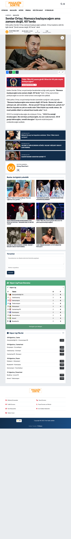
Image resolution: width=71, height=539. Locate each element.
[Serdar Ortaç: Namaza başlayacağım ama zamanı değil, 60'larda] (35, 52)
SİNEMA (28, 10)
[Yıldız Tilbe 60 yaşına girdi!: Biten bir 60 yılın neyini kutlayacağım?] (50, 211)
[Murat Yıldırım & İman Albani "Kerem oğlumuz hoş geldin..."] (21, 188)
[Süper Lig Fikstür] (63, 333)
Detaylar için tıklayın (35, 326)
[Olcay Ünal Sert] (11, 167)
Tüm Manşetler (11, 408)
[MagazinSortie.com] (14, 4)
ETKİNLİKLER (49, 10)
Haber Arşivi (11, 413)
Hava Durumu (42, 400)
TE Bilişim (39, 426)
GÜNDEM (4, 10)
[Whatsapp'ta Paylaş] (13, 72)
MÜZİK (21, 10)
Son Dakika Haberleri (44, 408)
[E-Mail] (18, 170)
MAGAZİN (13, 10)
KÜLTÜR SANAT (38, 10)
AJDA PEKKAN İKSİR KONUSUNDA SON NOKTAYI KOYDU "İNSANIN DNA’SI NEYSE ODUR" (20, 222)
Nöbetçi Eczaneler (13, 400)
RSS (20, 420)
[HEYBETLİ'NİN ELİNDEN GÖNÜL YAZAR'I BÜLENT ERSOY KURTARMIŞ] (21, 235)
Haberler (8, 15)
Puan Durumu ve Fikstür (44, 404)
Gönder (10, 272)
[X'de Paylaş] (10, 72)
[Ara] (61, 4)
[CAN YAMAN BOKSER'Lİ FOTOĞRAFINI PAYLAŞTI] (50, 235)
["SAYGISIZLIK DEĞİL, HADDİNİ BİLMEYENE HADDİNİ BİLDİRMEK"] (50, 188)
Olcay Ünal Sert (22, 166)
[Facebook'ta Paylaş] (7, 72)
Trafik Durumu (11, 404)
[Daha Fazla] (17, 72)
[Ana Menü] (64, 4)
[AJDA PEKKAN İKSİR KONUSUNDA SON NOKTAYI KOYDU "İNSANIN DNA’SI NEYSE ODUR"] (21, 211)
